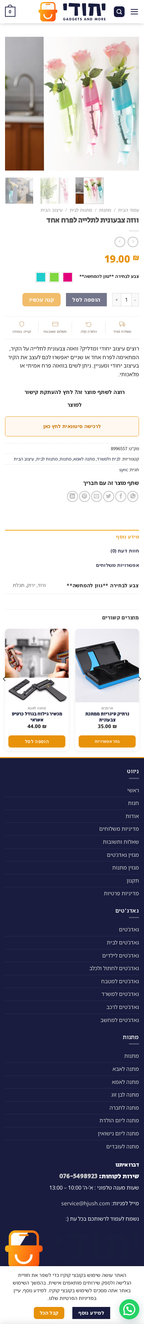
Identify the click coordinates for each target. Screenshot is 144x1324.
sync (123, 470)
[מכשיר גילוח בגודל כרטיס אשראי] (37, 665)
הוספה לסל (86, 299)
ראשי (133, 790)
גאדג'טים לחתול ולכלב (114, 968)
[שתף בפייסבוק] (120, 496)
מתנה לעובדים (122, 1146)
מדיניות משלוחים (119, 828)
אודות (132, 816)
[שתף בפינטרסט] (84, 496)
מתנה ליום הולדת (119, 1120)
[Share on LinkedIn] (72, 496)
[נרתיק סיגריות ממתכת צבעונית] (107, 665)
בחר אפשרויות (107, 741)
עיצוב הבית (52, 210)
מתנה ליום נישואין (118, 1133)
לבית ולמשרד (109, 459)
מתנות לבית (81, 210)
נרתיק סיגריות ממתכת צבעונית (107, 717)
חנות (133, 803)
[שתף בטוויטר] (108, 496)
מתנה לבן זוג (125, 1094)
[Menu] (134, 11)
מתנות (105, 210)
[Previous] (128, 103)
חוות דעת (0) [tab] (125, 550)
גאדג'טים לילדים (120, 955)
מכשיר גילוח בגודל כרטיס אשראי (37, 717)
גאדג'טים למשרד (120, 994)
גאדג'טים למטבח (120, 981)
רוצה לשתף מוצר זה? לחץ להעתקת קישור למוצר (74, 398)
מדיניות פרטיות (121, 893)
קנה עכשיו (41, 299)
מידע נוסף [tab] (127, 536)
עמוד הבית (128, 210)
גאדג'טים (129, 929)
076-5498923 (78, 1176)
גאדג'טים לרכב (122, 1007)
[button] (129, 1309)
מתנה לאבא (126, 1069)
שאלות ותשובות (121, 841)
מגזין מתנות (125, 867)
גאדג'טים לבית (123, 942)
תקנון (133, 880)
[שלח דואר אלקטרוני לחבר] (96, 496)
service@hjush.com (85, 1203)
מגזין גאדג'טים (123, 854)
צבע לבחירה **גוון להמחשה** (109, 276)
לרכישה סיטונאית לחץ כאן (72, 426)
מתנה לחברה (124, 1107)
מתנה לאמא (84, 459)
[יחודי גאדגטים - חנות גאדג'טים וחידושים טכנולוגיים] (72, 11)
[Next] (11, 103)
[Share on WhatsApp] (132, 496)
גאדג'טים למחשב (119, 1020)
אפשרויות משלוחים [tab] (117, 565)
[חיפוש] (119, 11)
